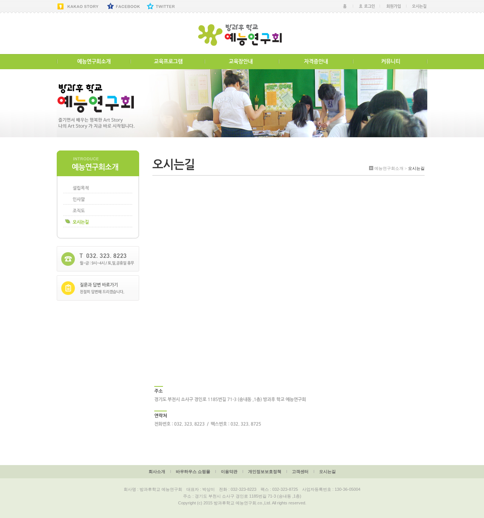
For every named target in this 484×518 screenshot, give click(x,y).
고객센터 (300, 471)
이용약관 (229, 471)
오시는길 (327, 471)
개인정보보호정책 (264, 471)
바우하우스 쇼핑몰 (193, 471)
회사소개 (157, 471)
